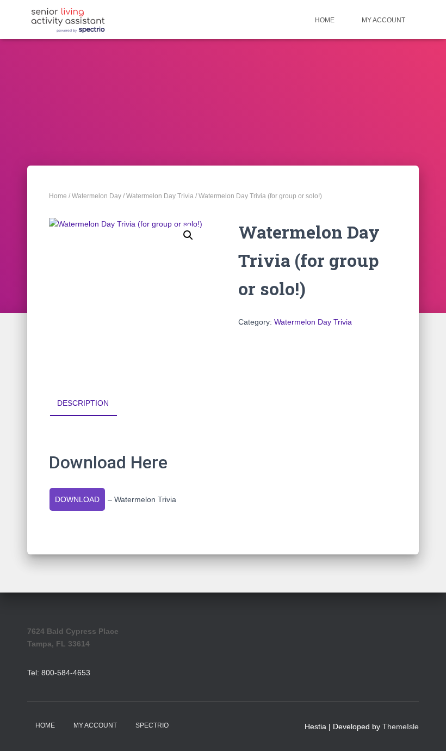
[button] (188, 235)
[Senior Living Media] (68, 19)
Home (324, 20)
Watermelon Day (96, 196)
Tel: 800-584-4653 (58, 672)
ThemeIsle (400, 726)
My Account (383, 20)
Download (77, 499)
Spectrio (152, 725)
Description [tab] (83, 403)
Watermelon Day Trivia (160, 196)
